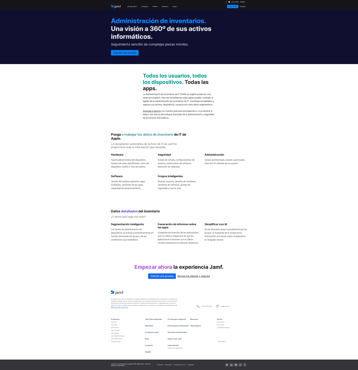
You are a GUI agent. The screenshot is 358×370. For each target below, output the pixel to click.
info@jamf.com (224, 306)
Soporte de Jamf (175, 339)
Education (149, 326)
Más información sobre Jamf (119, 307)
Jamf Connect (115, 330)
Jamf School (114, 327)
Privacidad (168, 365)
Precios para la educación (178, 326)
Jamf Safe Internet (116, 339)
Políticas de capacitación (175, 348)
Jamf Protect (115, 333)
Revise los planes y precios (193, 276)
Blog (147, 339)
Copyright (160, 365)
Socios (219, 319)
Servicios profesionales (177, 332)
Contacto (149, 345)
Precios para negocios (177, 319)
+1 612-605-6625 (206, 306)
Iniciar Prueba (233, 6)
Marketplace (195, 326)
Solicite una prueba (124, 52)
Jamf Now (114, 325)
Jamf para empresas (153, 319)
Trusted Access (116, 341)
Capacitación (173, 345)
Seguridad (191, 365)
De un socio (220, 325)
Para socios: (220, 322)
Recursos (194, 319)
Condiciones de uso (179, 365)
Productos (115, 319)
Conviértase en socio (223, 327)
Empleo (148, 352)
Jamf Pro (113, 322)
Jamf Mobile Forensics (117, 336)
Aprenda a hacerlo (152, 111)
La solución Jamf (152, 332)
